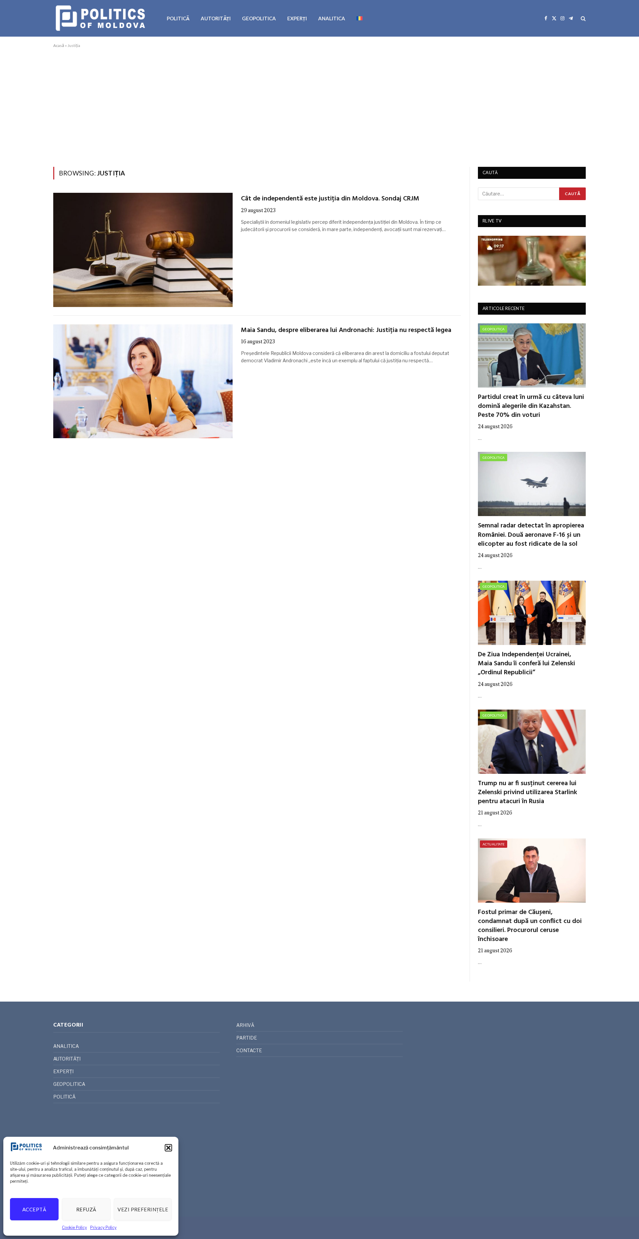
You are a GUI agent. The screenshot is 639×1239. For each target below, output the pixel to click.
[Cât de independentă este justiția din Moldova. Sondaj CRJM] (143, 250)
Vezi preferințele (142, 1209)
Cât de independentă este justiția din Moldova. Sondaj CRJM (330, 198)
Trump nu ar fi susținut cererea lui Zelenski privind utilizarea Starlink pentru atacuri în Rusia (527, 792)
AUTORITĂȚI (216, 18)
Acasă (58, 45)
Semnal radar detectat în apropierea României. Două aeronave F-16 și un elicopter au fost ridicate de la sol (531, 535)
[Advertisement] (319, 106)
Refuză (86, 1209)
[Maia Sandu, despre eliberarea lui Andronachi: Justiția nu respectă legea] (143, 381)
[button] (168, 1147)
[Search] (582, 18)
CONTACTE (249, 1050)
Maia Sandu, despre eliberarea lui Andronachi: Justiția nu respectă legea (346, 330)
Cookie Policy (74, 1227)
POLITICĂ (178, 18)
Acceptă (34, 1209)
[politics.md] (101, 18)
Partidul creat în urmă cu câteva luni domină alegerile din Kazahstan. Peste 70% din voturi (531, 406)
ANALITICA (331, 18)
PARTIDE (246, 1038)
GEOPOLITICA (259, 18)
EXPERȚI (297, 18)
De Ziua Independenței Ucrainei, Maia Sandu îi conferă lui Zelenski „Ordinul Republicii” (526, 664)
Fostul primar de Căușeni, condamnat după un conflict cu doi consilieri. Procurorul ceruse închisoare (530, 926)
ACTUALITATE (494, 844)
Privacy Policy (103, 1227)
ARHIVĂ (245, 1025)
